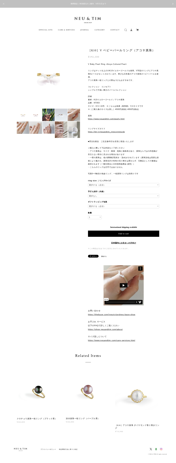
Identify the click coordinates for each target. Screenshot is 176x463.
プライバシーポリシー (48, 449)
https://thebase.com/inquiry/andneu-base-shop (111, 314)
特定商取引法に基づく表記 (68, 449)
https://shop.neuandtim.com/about (105, 329)
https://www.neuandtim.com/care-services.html (111, 340)
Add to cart (123, 234)
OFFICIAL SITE (46, 30)
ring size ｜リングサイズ (99, 181)
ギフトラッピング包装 (97, 202)
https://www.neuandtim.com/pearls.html (106, 119)
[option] (48, 75)
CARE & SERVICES (66, 30)
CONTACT (115, 30)
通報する (104, 256)
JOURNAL (84, 30)
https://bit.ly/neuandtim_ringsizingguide (106, 132)
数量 (90, 213)
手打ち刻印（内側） (96, 191)
